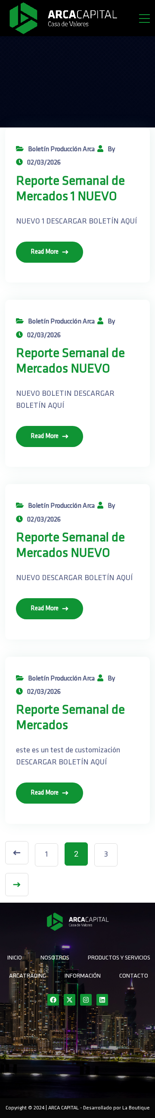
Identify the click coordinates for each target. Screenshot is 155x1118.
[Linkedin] (102, 1000)
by (111, 149)
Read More (45, 252)
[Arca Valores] (63, 18)
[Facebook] (53, 1000)
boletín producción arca (61, 149)
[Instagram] (86, 1000)
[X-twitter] (69, 1000)
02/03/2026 (44, 162)
